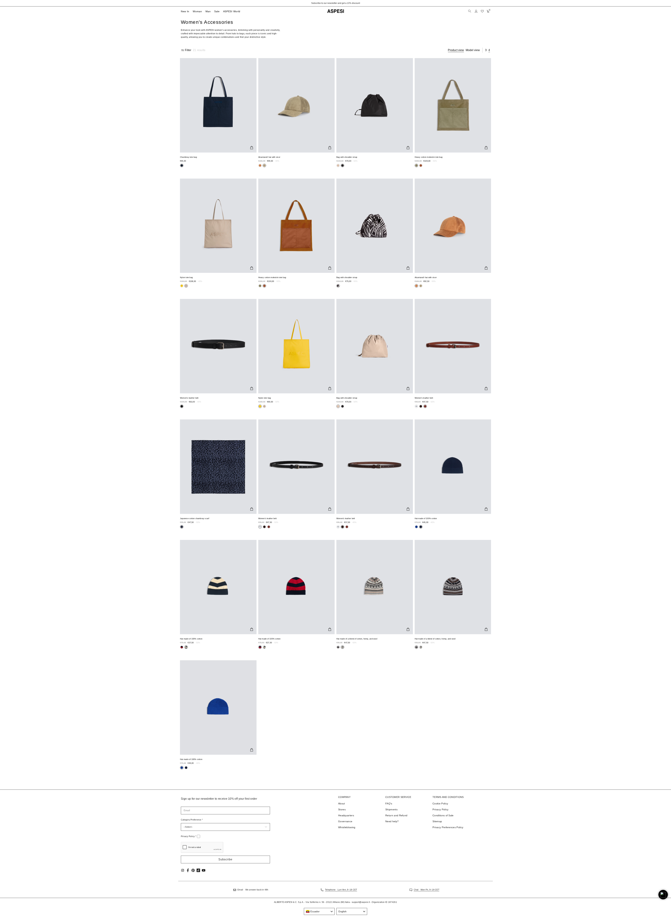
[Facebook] (188, 870)
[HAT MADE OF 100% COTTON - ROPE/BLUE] (218, 587)
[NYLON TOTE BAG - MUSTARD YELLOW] (296, 346)
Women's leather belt (189, 398)
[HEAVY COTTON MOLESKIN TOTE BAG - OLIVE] (453, 105)
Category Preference (192, 820)
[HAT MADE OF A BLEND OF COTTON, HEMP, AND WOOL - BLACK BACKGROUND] (453, 587)
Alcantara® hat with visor (269, 157)
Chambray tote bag (188, 157)
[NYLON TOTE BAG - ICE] (218, 226)
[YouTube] (203, 870)
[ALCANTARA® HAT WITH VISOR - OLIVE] (296, 105)
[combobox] (319, 911)
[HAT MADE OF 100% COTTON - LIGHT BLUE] (218, 707)
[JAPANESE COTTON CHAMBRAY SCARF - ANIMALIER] (218, 466)
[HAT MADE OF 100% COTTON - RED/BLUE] (296, 587)
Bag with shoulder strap (346, 157)
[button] (225, 859)
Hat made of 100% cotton (426, 518)
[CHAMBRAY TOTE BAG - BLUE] (218, 105)
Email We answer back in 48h (252, 890)
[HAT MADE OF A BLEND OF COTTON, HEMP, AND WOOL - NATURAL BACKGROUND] (374, 587)
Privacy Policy (188, 836)
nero (181, 165)
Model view (473, 50)
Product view (456, 50)
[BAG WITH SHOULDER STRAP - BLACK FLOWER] (374, 226)
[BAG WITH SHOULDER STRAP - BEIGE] (374, 346)
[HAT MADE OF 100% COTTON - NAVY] (453, 466)
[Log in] (476, 11)
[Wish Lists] (482, 11)
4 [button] (489, 50)
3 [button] (486, 50)
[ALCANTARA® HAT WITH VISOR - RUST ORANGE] (453, 226)
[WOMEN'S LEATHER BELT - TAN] (453, 346)
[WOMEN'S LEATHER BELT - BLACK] (218, 346)
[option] (335, 3)
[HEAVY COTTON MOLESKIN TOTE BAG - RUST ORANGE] (296, 226)
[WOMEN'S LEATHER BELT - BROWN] (374, 466)
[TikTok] (198, 870)
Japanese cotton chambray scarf (194, 518)
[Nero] (260, 165)
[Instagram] (182, 870)
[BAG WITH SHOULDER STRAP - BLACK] (374, 105)
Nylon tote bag (186, 277)
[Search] (470, 11)
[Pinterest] (193, 870)
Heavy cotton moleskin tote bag (429, 157)
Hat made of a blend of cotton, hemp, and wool (356, 639)
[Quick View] (251, 147)
